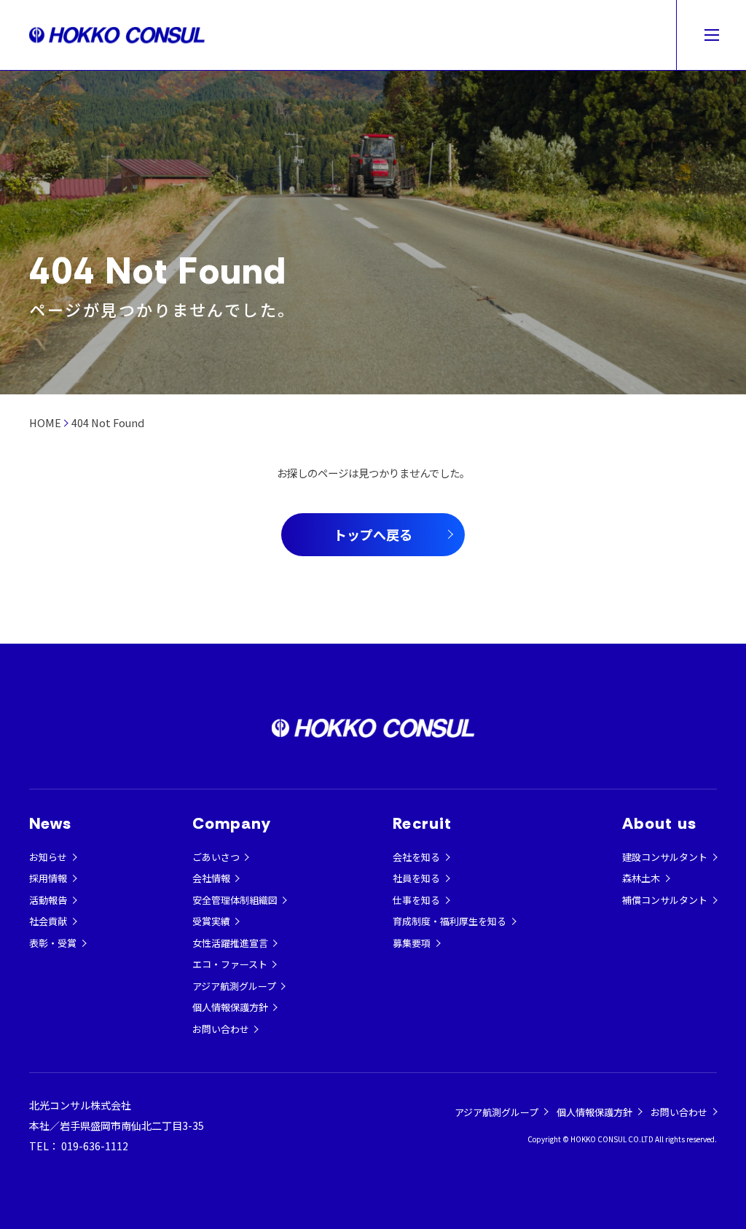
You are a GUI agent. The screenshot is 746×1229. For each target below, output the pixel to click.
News (50, 823)
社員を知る (416, 878)
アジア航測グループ (234, 986)
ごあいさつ (216, 857)
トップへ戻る (373, 534)
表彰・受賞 (52, 943)
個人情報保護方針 (230, 1007)
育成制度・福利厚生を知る (449, 921)
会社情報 (211, 878)
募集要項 (412, 943)
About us (659, 823)
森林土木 (641, 878)
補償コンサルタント (664, 900)
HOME (45, 422)
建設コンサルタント (664, 857)
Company (232, 823)
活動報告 (48, 900)
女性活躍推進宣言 (230, 943)
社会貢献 (48, 921)
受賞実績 (211, 921)
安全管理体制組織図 (235, 900)
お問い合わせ (220, 1029)
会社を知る (416, 857)
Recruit (422, 823)
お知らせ (48, 857)
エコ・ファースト (229, 964)
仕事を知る (416, 900)
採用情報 (48, 878)
